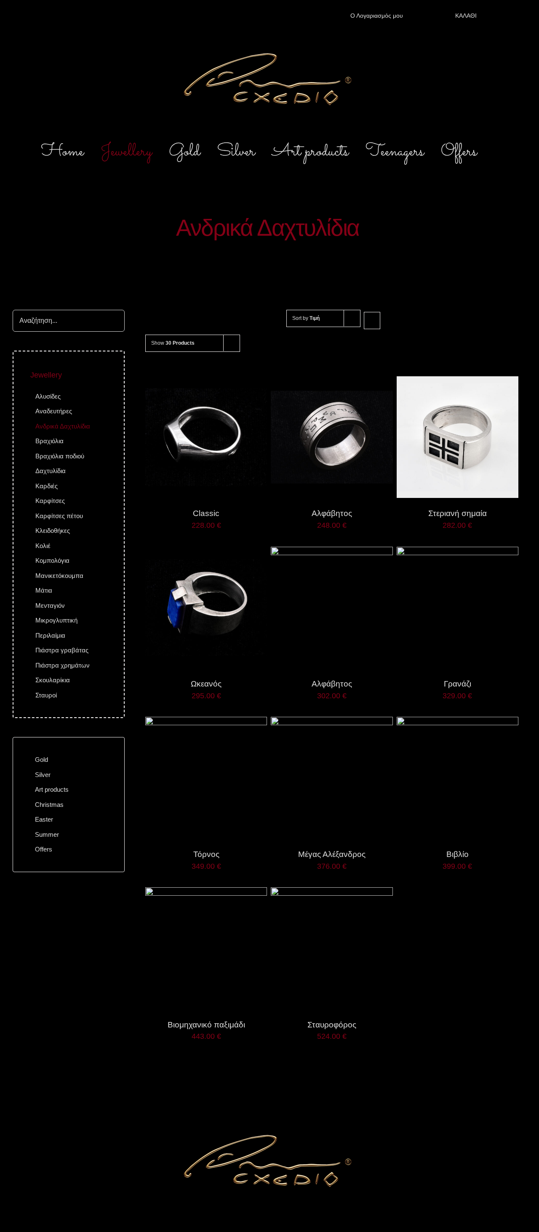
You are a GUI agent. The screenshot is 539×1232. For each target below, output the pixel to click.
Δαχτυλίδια (50, 470)
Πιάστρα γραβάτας (61, 650)
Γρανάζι (457, 683)
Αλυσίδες (48, 396)
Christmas (49, 804)
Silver (43, 774)
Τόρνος (206, 854)
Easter (44, 819)
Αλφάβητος (332, 513)
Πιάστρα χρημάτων (62, 665)
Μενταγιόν (50, 605)
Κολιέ (43, 545)
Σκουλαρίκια (52, 680)
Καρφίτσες (50, 500)
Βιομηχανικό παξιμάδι (206, 1024)
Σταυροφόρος (331, 1024)
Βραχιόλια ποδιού (59, 456)
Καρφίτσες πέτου (59, 515)
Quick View (206, 438)
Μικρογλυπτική (56, 620)
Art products (52, 789)
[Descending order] (372, 320)
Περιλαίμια (50, 635)
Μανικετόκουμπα (59, 575)
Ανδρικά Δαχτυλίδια (62, 426)
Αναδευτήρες (53, 411)
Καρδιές (46, 486)
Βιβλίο (457, 854)
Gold (41, 759)
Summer (47, 834)
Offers (43, 849)
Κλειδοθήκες (52, 530)
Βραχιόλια (49, 440)
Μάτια (43, 590)
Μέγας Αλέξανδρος (332, 854)
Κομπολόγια (52, 560)
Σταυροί (46, 695)
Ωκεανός (206, 683)
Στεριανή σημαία (457, 513)
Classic (206, 513)
